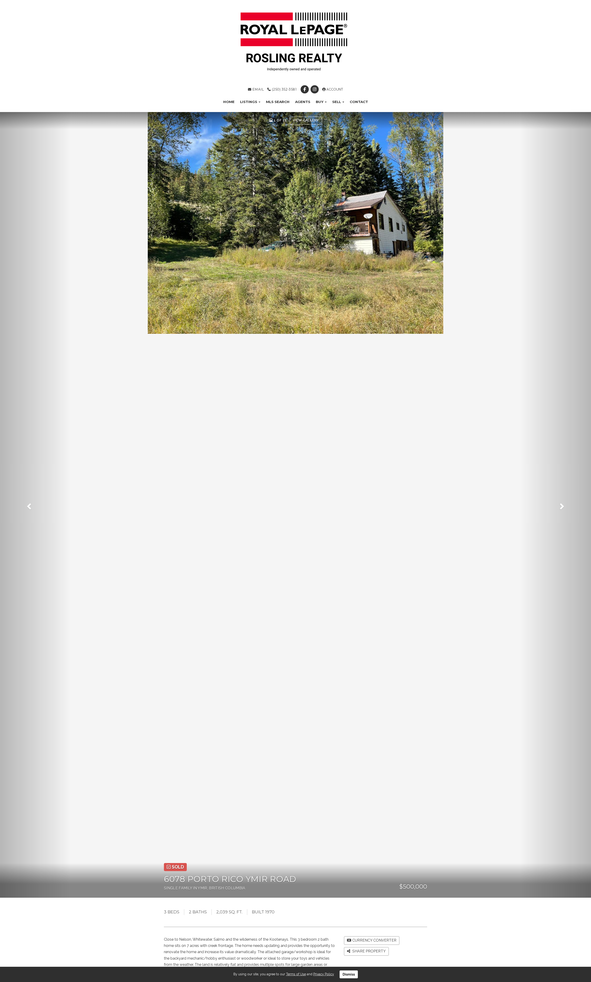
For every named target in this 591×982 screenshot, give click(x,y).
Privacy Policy (323, 974)
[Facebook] (305, 89)
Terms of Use (296, 974)
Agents (302, 102)
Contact (359, 102)
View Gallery (306, 120)
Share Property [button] (368, 951)
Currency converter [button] (374, 940)
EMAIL (257, 89)
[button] (35, 505)
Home (229, 102)
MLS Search (277, 102)
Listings (249, 102)
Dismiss (349, 974)
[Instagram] (315, 89)
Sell (337, 102)
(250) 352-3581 (284, 89)
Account (334, 89)
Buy (320, 102)
